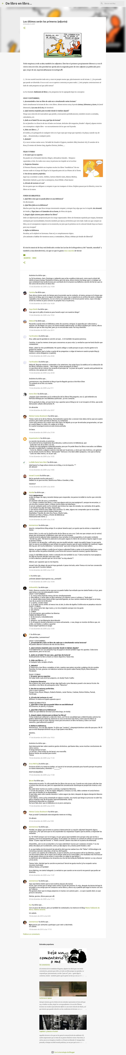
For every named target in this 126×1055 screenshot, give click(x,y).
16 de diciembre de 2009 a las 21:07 (41, 570)
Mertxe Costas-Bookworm (38, 416)
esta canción (69, 251)
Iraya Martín (33, 309)
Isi (30, 576)
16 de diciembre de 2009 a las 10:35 (41, 456)
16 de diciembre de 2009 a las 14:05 (41, 470)
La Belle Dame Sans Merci (38, 462)
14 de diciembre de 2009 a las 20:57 (41, 410)
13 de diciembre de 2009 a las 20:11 (41, 330)
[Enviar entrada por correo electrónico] (24, 255)
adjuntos (27, 258)
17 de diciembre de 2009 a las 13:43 (41, 629)
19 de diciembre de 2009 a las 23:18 (41, 806)
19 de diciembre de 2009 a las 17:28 (41, 775)
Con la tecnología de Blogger (64, 1052)
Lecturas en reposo (45, 998)
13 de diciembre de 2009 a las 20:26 (41, 356)
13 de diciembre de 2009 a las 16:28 (41, 303)
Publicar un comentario (31, 934)
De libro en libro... (19, 3)
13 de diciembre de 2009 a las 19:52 (41, 315)
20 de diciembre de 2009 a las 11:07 (41, 875)
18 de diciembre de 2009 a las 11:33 (41, 758)
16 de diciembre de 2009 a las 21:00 (41, 519)
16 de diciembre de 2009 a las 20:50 (41, 487)
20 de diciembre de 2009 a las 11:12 (41, 899)
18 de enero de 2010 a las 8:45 (40, 916)
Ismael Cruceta (34, 475)
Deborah (32, 321)
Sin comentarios (44, 965)
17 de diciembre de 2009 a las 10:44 (41, 582)
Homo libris (33, 394)
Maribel (31, 492)
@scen (31, 780)
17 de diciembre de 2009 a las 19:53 (41, 737)
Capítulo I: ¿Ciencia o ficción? (48, 1031)
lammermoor (33, 525)
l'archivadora (33, 336)
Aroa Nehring (33, 764)
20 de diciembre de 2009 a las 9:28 (41, 821)
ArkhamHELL (33, 587)
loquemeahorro (34, 438)
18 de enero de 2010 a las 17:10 (40, 929)
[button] (24, 28)
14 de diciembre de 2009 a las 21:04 (41, 432)
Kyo (30, 905)
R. (29, 634)
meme (34, 258)
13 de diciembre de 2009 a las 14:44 (41, 286)
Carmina (32, 292)
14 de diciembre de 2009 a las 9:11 (41, 388)
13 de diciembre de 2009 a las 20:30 (41, 373)
